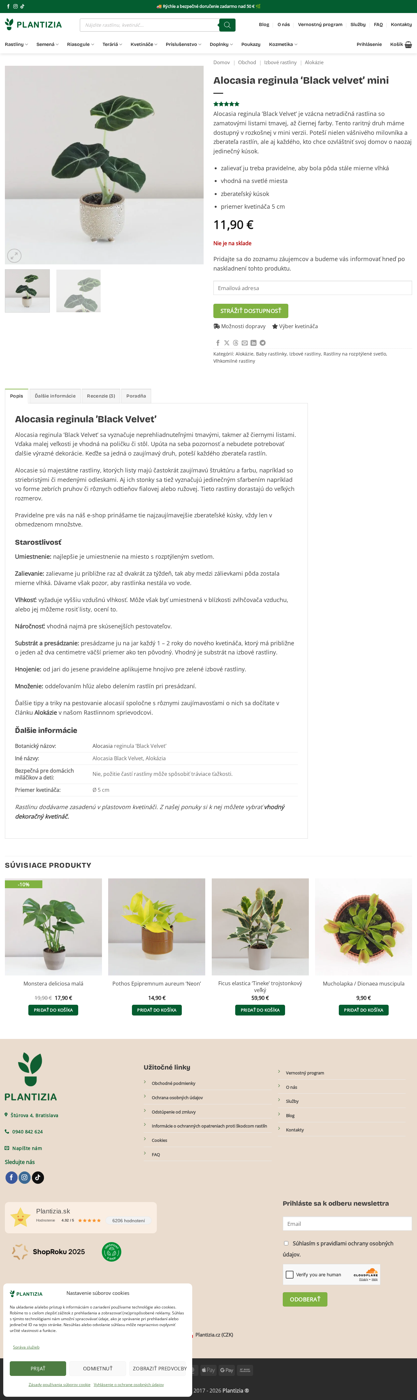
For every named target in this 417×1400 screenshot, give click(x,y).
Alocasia (103, 745)
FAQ (378, 24)
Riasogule (78, 44)
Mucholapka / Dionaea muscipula (364, 983)
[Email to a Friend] (245, 343)
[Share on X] (227, 343)
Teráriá (110, 44)
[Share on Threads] (235, 343)
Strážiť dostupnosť (251, 311)
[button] (401, 44)
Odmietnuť (97, 1368)
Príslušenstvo (181, 44)
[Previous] (17, 165)
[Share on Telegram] (263, 343)
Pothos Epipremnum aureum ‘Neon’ (156, 983)
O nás (284, 24)
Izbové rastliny (280, 62)
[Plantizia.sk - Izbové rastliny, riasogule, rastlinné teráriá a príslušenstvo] (37, 24)
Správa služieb (26, 1347)
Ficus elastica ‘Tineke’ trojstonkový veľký (260, 987)
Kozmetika (281, 44)
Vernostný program (320, 24)
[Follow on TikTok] (22, 6)
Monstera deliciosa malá (53, 983)
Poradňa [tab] (136, 396)
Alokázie (314, 62)
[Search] (227, 25)
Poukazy (251, 44)
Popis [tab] (16, 396)
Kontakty (401, 24)
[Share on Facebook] (218, 343)
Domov (221, 62)
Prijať (38, 1368)
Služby (358, 24)
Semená (45, 44)
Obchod (247, 62)
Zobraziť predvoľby (159, 1368)
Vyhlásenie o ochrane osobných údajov (129, 1384)
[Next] (191, 165)
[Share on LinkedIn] (253, 343)
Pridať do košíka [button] (53, 1010)
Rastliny (14, 44)
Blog (264, 24)
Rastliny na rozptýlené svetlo (355, 354)
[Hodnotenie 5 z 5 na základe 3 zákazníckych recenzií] (312, 103)
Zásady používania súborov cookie (60, 1384)
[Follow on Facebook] (8, 6)
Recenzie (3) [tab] (101, 396)
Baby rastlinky (271, 354)
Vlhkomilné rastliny (234, 361)
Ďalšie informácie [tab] (55, 396)
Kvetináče (142, 44)
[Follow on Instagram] (15, 6)
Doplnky (219, 44)
